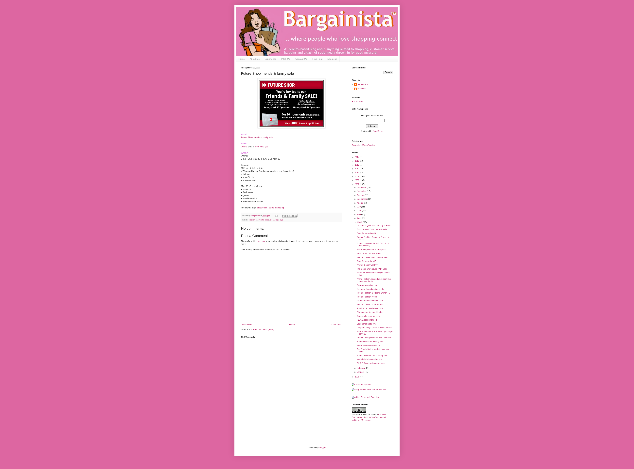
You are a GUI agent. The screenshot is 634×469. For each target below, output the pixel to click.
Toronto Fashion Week (367, 297)
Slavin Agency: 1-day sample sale (372, 229)
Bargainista (362, 84)
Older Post (336, 325)
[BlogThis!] (286, 216)
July (359, 207)
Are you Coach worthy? (367, 265)
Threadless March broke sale (370, 300)
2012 (357, 165)
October (361, 195)
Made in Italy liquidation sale (369, 359)
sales (271, 207)
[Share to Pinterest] (296, 216)
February (361, 368)
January (361, 372)
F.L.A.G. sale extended (367, 320)
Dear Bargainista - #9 (366, 233)
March (360, 222)
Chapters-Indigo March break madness (374, 328)
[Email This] (283, 216)
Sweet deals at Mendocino (368, 345)
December (362, 187)
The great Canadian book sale (370, 289)
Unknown (361, 89)
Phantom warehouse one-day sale (372, 355)
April (359, 218)
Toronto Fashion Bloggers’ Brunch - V (373, 293)
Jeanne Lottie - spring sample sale (372, 257)
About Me (255, 59)
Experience (270, 59)
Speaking (332, 59)
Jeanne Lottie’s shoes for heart (370, 304)
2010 (357, 173)
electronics (262, 207)
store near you (261, 146)
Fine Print (317, 59)
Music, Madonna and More (369, 253)
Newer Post (247, 325)
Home (241, 59)
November (362, 191)
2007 (357, 184)
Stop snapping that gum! (367, 285)
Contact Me (301, 59)
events (261, 220)
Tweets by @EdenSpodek (363, 145)
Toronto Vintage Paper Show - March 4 (374, 338)
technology (274, 220)
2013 (357, 161)
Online (244, 146)
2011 (357, 169)
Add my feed (357, 101)
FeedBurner (378, 131)
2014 (357, 157)
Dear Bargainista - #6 (366, 324)
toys (281, 220)
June (359, 210)
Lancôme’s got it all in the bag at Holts (374, 225)
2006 (357, 377)
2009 (357, 176)
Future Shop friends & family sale (257, 137)
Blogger (322, 448)
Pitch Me (285, 59)
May (359, 214)
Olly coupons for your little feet (370, 312)
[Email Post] (276, 216)
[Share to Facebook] (292, 216)
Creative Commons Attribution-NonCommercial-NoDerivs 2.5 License (369, 418)
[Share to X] (289, 216)
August (360, 203)
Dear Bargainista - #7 (366, 261)
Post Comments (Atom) (263, 329)
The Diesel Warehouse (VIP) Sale (372, 269)
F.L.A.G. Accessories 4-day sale (371, 363)
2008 (357, 180)
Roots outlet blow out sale (368, 316)
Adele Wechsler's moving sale (370, 342)
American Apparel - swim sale (370, 308)
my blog (261, 241)
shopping (279, 207)
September (362, 199)
